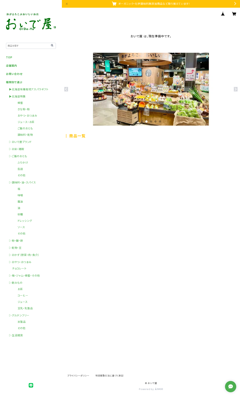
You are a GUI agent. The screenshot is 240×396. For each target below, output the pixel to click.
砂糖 (17, 214)
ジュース (20, 301)
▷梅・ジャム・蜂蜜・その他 (24, 275)
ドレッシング (22, 220)
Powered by (147, 389)
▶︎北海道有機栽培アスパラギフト (29, 89)
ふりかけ (20, 162)
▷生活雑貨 (16, 335)
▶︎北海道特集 (17, 96)
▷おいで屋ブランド (20, 141)
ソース (18, 227)
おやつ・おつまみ (24, 115)
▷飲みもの (15, 282)
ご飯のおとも (22, 128)
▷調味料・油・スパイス (22, 182)
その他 (19, 175)
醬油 (17, 201)
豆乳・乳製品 (22, 308)
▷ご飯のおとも (18, 156)
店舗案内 (11, 65)
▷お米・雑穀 (16, 149)
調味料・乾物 (22, 134)
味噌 (17, 195)
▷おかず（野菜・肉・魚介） (24, 254)
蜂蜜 (17, 102)
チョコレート (19, 268)
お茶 (17, 289)
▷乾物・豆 (15, 247)
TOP (9, 57)
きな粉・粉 (21, 109)
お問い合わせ (14, 73)
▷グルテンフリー (19, 315)
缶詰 (17, 168)
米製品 (19, 321)
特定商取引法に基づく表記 (109, 375)
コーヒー (20, 295)
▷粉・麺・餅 (16, 240)
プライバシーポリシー (78, 375)
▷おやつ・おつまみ (20, 262)
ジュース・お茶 (23, 122)
